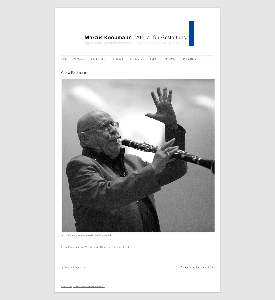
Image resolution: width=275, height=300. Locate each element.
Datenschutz (189, 59)
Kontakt (153, 59)
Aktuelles (79, 59)
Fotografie (117, 59)
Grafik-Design (98, 59)
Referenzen (136, 59)
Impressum (170, 59)
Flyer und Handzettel (73, 266)
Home (64, 59)
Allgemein (113, 247)
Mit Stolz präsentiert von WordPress (89, 286)
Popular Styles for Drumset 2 (197, 266)
